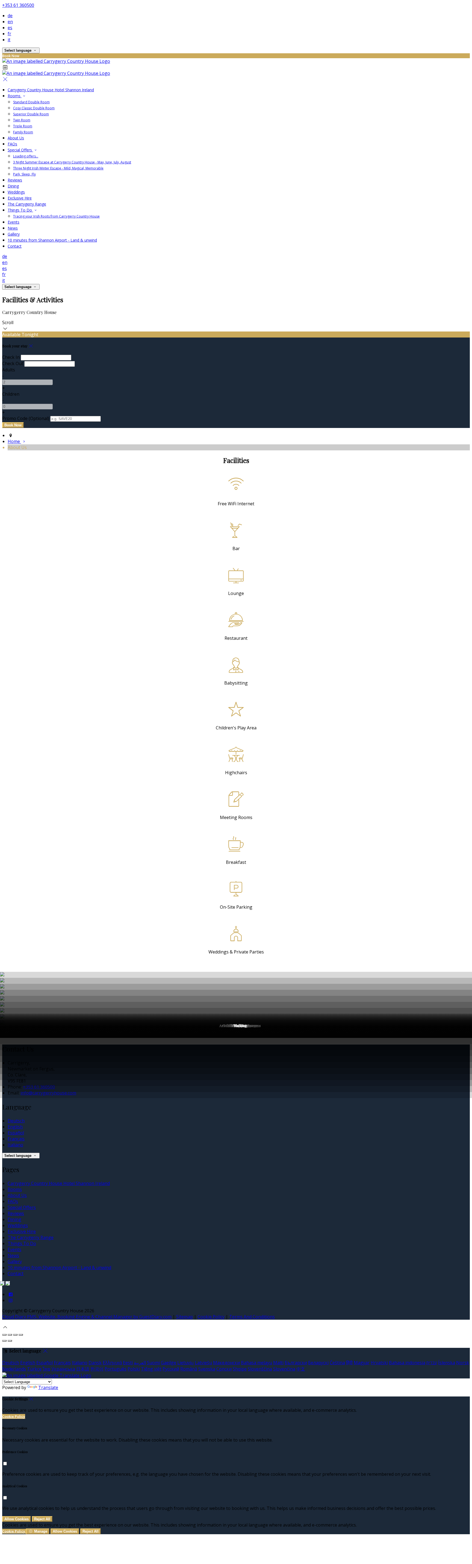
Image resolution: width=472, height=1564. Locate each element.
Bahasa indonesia (407, 1363)
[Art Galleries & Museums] (236, 1011)
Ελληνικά (112, 1363)
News (13, 228)
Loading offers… (25, 156)
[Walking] (236, 1035)
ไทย (46, 1369)
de (10, 16)
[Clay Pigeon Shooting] (236, 975)
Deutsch (16, 1121)
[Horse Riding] (236, 999)
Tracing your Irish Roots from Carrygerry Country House (56, 216)
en (10, 22)
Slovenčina (284, 1369)
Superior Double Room (31, 114)
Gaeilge (168, 1363)
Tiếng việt (151, 1369)
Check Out (12, 363)
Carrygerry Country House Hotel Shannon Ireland (51, 89)
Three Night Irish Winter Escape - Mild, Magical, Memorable (58, 168)
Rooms (15, 95)
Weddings (16, 192)
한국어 (97, 1369)
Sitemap (184, 1317)
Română (188, 1369)
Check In (11, 357)
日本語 (82, 1369)
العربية (140, 1363)
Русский (171, 1369)
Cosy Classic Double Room (34, 108)
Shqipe (240, 1369)
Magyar (362, 1363)
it (9, 40)
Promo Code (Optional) (25, 418)
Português (115, 1369)
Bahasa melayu (256, 1363)
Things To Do (20, 210)
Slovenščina (260, 1369)
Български (296, 1363)
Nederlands (14, 1369)
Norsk (462, 1363)
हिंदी (349, 1363)
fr (9, 34)
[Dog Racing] (236, 987)
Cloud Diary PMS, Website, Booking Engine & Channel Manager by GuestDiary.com (87, 1317)
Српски (224, 1369)
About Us (16, 137)
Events (13, 222)
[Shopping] (236, 1017)
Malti (278, 1363)
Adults (8, 370)
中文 (300, 1369)
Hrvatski (379, 1363)
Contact (15, 246)
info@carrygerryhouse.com (48, 1093)
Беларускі (318, 1363)
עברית (431, 1363)
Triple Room (22, 126)
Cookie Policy (211, 1317)
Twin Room (21, 120)
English (15, 1127)
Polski (134, 1369)
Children (10, 394)
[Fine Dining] (236, 993)
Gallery (14, 234)
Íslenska (446, 1363)
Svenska (206, 1369)
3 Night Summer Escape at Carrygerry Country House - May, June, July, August (72, 162)
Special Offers (20, 149)
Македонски (226, 1363)
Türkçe (34, 1369)
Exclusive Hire (20, 198)
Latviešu (203, 1363)
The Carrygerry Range (27, 204)
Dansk (95, 1363)
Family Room (23, 132)
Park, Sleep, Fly (24, 174)
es (10, 28)
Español (16, 1133)
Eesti (128, 1363)
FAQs (12, 143)
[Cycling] (236, 981)
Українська (63, 1369)
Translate (48, 1387)
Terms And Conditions (252, 1317)
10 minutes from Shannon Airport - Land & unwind (52, 240)
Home (14, 441)
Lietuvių (185, 1363)
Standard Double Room (31, 102)
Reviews (15, 180)
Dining (13, 186)
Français (16, 1139)
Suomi (153, 1363)
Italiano (15, 1145)
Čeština (337, 1363)
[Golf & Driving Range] (236, 1005)
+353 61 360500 (18, 5)
